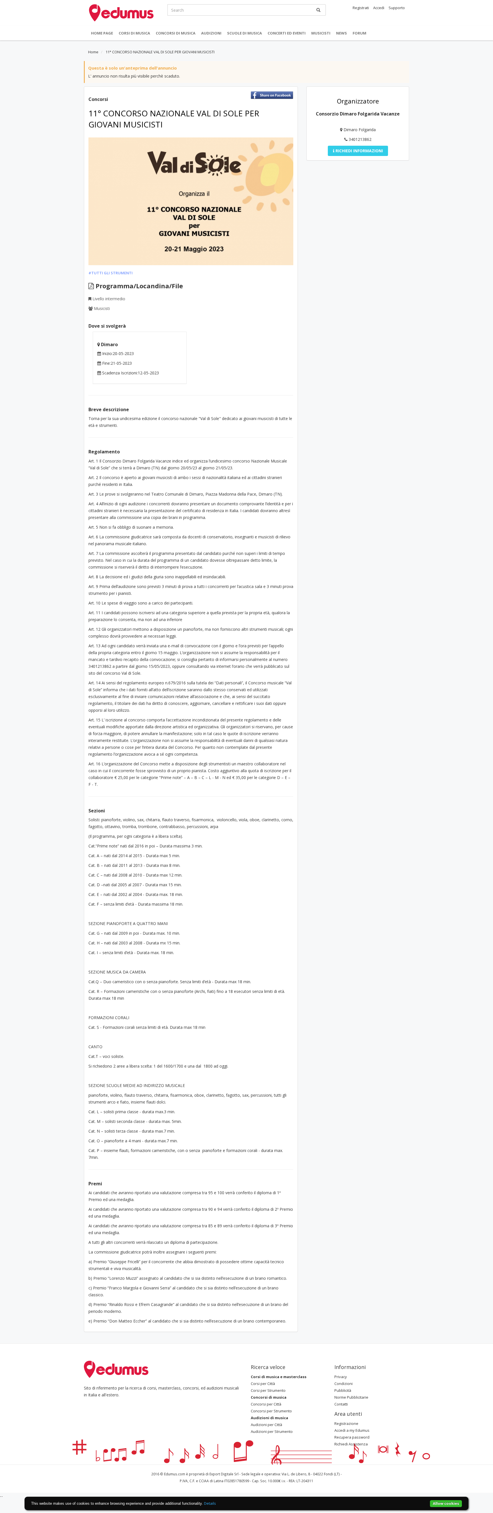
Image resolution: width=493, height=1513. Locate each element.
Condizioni (343, 1383)
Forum (359, 33)
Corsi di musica (134, 33)
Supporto (397, 7)
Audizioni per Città (266, 1424)
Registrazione (346, 1423)
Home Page (102, 33)
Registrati (361, 7)
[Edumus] (121, 12)
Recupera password (351, 1437)
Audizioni (211, 33)
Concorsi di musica (175, 33)
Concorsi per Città (266, 1404)
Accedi (378, 7)
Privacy (340, 1376)
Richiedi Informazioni (358, 150)
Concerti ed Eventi (287, 33)
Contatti (341, 1404)
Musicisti (320, 33)
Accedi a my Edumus (351, 1430)
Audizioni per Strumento (272, 1431)
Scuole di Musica (244, 33)
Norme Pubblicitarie (351, 1397)
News (341, 33)
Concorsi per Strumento (271, 1410)
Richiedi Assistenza (351, 1444)
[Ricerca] (318, 10)
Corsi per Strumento (268, 1390)
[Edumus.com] (116, 1368)
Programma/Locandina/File (138, 285)
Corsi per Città (263, 1383)
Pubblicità (342, 1390)
